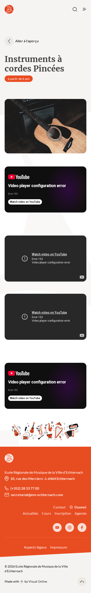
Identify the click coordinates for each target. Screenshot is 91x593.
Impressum (58, 547)
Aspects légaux (35, 547)
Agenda (80, 513)
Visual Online (37, 581)
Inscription (63, 513)
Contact (59, 507)
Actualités (30, 513)
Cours (46, 513)
